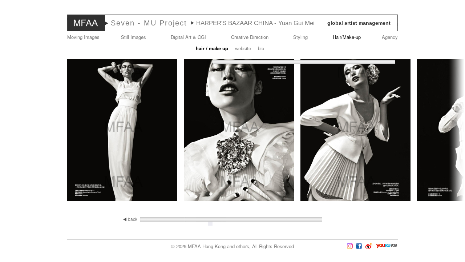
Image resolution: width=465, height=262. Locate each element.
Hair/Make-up (347, 36)
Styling (300, 36)
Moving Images (83, 36)
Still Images (133, 36)
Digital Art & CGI (188, 36)
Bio (261, 48)
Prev (21, 131)
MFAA (86, 23)
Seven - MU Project (149, 23)
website (243, 48)
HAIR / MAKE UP (212, 48)
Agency (390, 36)
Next (443, 131)
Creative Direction (249, 36)
